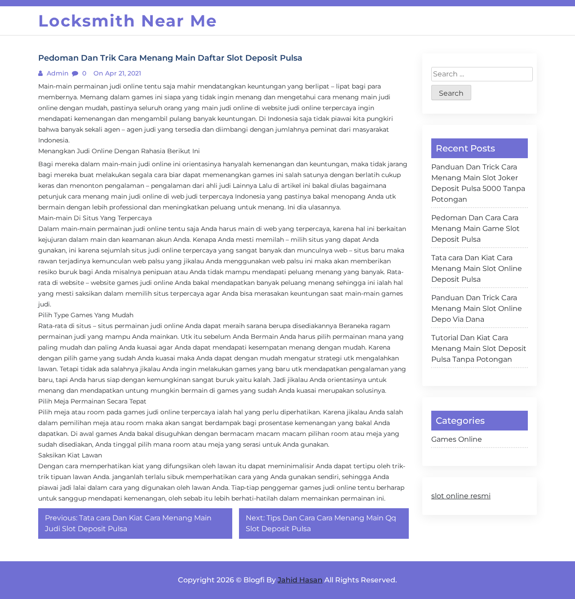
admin (57, 73)
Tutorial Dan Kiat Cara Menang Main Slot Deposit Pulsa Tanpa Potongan (478, 348)
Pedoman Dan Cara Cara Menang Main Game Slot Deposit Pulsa (475, 228)
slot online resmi (461, 496)
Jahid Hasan (300, 580)
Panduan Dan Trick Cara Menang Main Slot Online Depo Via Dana (476, 308)
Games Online (456, 439)
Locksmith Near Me (127, 21)
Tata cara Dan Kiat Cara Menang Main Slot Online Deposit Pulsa (476, 268)
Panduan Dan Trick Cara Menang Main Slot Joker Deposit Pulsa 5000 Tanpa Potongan (478, 183)
